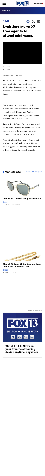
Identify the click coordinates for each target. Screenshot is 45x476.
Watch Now (38, 3)
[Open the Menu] (4, 4)
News (6, 21)
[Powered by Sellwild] (38, 310)
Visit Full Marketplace (34, 172)
